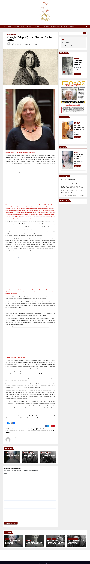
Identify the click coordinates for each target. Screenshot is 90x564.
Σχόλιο (6, 473)
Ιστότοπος (6, 514)
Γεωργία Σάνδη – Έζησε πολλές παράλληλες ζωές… (29, 38)
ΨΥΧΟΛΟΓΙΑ (76, 123)
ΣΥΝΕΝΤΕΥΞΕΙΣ (45, 26)
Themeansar (55, 563)
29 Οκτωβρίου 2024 (10, 459)
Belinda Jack (23, 44)
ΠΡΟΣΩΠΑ (37, 26)
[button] (83, 26)
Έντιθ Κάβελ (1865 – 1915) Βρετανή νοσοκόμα (71, 183)
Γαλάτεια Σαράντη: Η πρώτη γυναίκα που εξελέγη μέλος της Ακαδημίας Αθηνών (16, 430)
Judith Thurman (29, 44)
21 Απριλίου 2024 (28, 459)
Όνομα (6, 499)
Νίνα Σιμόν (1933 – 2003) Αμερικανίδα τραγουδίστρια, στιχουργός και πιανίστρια (29, 457)
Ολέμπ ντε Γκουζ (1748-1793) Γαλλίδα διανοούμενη (12, 455)
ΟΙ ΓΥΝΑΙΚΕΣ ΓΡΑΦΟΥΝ (56, 26)
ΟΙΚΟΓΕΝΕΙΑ (29, 26)
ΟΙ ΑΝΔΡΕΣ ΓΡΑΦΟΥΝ (69, 26)
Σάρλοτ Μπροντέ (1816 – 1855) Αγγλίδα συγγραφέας (48, 455)
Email (5, 506)
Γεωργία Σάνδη (36, 44)
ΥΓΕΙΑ (22, 26)
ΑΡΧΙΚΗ (9, 26)
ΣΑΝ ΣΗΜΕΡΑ (31, 452)
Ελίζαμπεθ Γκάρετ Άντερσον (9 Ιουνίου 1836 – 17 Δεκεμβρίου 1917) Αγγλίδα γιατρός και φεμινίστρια (55, 544)
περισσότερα (78, 73)
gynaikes (15, 43)
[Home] (5, 26)
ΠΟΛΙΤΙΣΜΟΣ (10, 34)
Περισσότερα (78, 137)
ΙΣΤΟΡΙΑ (16, 26)
